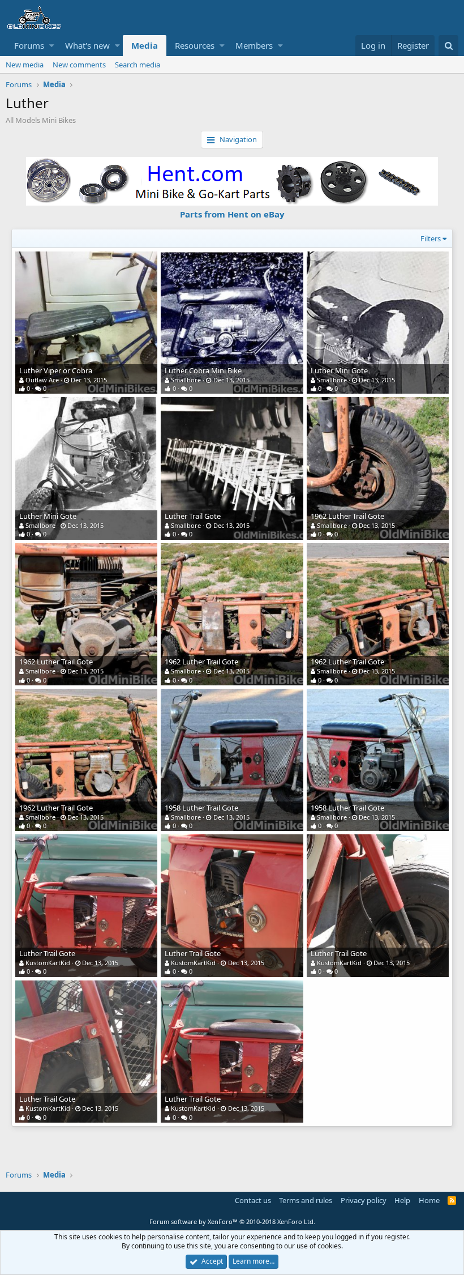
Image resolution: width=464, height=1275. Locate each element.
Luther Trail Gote (193, 516)
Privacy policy (363, 1200)
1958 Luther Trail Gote (201, 808)
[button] (51, 45)
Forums (29, 45)
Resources (194, 45)
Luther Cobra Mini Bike (203, 370)
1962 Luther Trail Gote (347, 516)
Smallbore (186, 380)
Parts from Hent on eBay (232, 214)
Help (402, 1200)
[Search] (448, 45)
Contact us (253, 1200)
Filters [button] (430, 238)
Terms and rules (305, 1200)
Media (144, 45)
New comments (79, 64)
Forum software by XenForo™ (232, 1221)
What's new (87, 45)
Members (254, 45)
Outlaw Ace (42, 380)
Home (429, 1200)
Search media (137, 64)
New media (25, 64)
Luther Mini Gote (339, 370)
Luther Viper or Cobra (55, 370)
